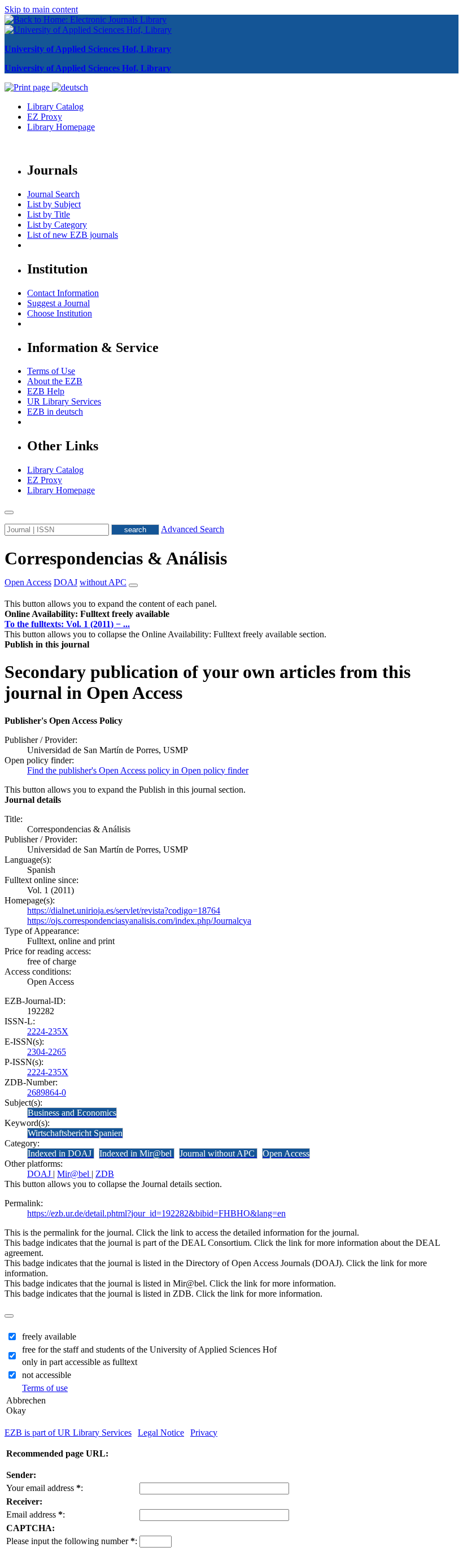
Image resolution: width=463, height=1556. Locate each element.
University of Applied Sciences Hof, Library (88, 49)
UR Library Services (64, 401)
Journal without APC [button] (218, 1153)
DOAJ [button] (65, 582)
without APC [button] (103, 582)
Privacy (203, 1432)
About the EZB (54, 381)
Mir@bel (74, 1174)
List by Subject (54, 204)
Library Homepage (61, 127)
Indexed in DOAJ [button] (61, 1153)
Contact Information (63, 293)
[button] (87, 614)
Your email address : (44, 1488)
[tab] (231, 614)
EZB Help (45, 391)
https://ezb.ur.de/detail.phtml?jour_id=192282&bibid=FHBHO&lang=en (156, 1213)
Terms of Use (51, 371)
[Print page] (28, 87)
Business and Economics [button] (72, 1113)
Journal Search (53, 194)
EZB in (55, 411)
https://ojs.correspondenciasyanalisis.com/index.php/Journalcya (139, 920)
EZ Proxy (44, 116)
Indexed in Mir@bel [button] (136, 1153)
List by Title (48, 214)
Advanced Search (192, 529)
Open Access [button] (28, 582)
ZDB (104, 1174)
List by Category (57, 224)
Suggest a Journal (58, 303)
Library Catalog (55, 106)
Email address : (35, 1514)
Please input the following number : (71, 1541)
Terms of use (45, 1388)
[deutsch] (70, 87)
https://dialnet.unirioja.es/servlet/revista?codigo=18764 (123, 910)
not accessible (46, 1375)
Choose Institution (59, 313)
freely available (49, 1336)
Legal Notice (161, 1432)
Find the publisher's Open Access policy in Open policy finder (137, 770)
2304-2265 (46, 1052)
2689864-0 (46, 1092)
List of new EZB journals (72, 235)
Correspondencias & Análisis (116, 558)
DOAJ (40, 1174)
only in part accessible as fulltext (79, 1362)
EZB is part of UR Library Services (68, 1432)
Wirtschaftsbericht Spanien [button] (75, 1133)
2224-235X (47, 1031)
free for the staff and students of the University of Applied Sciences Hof (149, 1349)
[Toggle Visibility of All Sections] (133, 585)
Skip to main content (41, 9)
